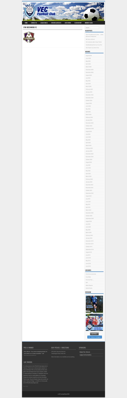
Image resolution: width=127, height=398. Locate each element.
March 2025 (88, 86)
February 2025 (89, 89)
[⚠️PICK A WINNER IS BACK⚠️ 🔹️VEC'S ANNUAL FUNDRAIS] (94, 322)
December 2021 (89, 184)
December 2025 (89, 69)
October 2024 (89, 100)
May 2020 (88, 229)
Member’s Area (89, 23)
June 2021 (88, 201)
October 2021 (89, 190)
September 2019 (90, 249)
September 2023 (90, 128)
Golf (87, 282)
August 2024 (89, 103)
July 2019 (88, 255)
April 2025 (88, 83)
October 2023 (89, 125)
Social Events (89, 288)
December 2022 (89, 153)
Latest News (68, 23)
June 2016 (88, 263)
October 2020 (89, 215)
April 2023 (88, 142)
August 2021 (89, 196)
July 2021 (88, 198)
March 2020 (88, 232)
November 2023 (89, 123)
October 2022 (89, 159)
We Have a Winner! (90, 39)
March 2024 (88, 114)
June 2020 (88, 227)
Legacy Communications (85, 355)
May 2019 (88, 260)
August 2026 (89, 55)
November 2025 (89, 72)
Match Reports (89, 285)
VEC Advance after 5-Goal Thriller (94, 42)
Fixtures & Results (56, 23)
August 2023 (89, 131)
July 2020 (88, 224)
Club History (77, 23)
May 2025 (88, 80)
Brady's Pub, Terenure (85, 352)
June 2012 (88, 266)
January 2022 (89, 182)
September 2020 (90, 218)
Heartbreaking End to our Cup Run (94, 45)
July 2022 (88, 165)
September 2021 (90, 193)
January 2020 (89, 238)
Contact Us (34, 23)
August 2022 (89, 162)
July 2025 (88, 78)
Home (26, 23)
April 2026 (88, 64)
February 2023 (89, 148)
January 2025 (89, 92)
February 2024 (89, 117)
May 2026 (88, 61)
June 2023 (88, 137)
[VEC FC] (40, 18)
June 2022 (88, 168)
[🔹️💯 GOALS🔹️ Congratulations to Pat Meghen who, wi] (94, 304)
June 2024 (88, 106)
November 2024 (89, 97)
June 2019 (88, 257)
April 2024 (88, 111)
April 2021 (88, 207)
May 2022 (88, 170)
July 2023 (88, 134)
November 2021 (89, 187)
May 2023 (88, 140)
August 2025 (89, 75)
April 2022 (88, 173)
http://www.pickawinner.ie (30, 355)
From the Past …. (90, 279)
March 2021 (88, 210)
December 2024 (89, 95)
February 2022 (89, 179)
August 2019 (89, 252)
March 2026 (88, 66)
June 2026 (88, 58)
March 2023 (88, 145)
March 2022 (88, 176)
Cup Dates (88, 277)
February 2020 (89, 235)
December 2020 (89, 213)
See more (25, 386)
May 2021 (88, 204)
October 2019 (89, 246)
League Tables (44, 23)
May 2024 (88, 109)
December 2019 (89, 241)
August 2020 (89, 221)
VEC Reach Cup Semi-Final (92, 47)
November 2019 (89, 243)
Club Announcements (91, 274)
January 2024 (89, 120)
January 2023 (89, 151)
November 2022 (89, 156)
